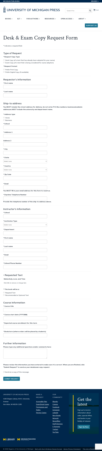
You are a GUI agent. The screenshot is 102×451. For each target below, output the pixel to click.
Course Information (14, 302)
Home (7, 118)
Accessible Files (41, 402)
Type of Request (12, 53)
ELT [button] (19, 19)
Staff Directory (57, 424)
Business (8, 120)
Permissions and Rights (42, 408)
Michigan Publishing (11, 1)
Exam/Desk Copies (42, 404)
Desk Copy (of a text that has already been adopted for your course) (30, 60)
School (7, 124)
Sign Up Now (84, 427)
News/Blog (56, 421)
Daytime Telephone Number (14, 195)
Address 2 (7, 141)
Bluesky (55, 402)
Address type (9, 114)
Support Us (91, 25)
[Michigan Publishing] (27, 439)
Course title (8, 306)
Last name (8, 91)
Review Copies (41, 413)
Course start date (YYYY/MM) (15, 315)
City (7, 149)
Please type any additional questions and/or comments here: (27, 347)
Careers (55, 404)
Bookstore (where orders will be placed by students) (24, 331)
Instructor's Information (16, 209)
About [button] (81, 19)
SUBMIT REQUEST (11, 379)
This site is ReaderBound (91, 449)
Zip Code (7, 174)
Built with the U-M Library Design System (48, 449)
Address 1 (7, 132)
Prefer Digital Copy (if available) (17, 72)
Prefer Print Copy (11, 70)
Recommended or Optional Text (17, 295)
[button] (14, 278)
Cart (96, 10)
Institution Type (10, 221)
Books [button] (8, 19)
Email (8, 184)
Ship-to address (12, 103)
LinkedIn (55, 413)
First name (8, 83)
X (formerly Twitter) (56, 428)
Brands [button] (94, 1)
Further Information (14, 343)
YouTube (55, 432)
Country (7, 166)
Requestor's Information (17, 79)
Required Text (10, 293)
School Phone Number (12, 263)
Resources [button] (50, 19)
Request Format (10, 66)
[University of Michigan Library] (10, 439)
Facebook (55, 407)
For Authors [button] (32, 19)
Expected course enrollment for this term (20, 323)
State (7, 157)
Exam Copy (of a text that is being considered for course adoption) (29, 63)
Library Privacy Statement (72, 449)
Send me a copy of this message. (17, 372)
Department (8, 229)
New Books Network (56, 417)
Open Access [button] (67, 19)
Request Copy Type (11, 57)
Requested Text (13, 275)
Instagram (56, 410)
